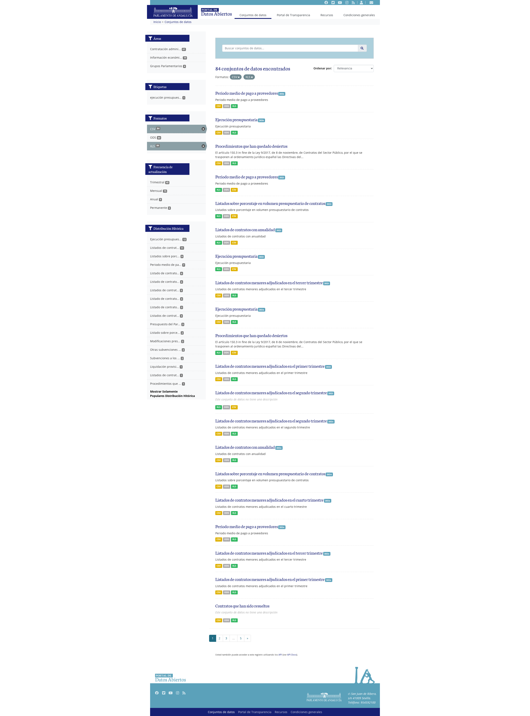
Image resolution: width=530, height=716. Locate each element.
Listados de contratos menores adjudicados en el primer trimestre (270, 366)
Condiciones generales (359, 15)
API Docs (291, 654)
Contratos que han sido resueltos (242, 605)
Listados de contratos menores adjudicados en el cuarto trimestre (269, 500)
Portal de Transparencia (293, 15)
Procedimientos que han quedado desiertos (251, 146)
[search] (362, 48)
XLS (234, 106)
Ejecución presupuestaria (236, 119)
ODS (226, 106)
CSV (219, 106)
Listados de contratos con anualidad (245, 229)
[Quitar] (239, 77)
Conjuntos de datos (252, 15)
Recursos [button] (326, 15)
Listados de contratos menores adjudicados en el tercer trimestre (269, 282)
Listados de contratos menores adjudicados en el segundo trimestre (271, 392)
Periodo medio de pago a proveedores (246, 93)
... (233, 638)
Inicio (157, 22)
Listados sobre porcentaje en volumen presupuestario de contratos (270, 203)
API (280, 654)
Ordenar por (322, 68)
